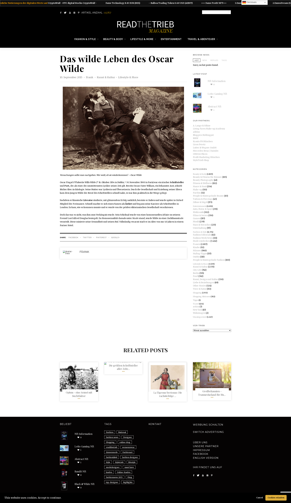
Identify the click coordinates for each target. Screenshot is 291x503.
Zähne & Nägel (200, 202)
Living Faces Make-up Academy (209, 128)
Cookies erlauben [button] (276, 497)
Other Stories (199, 285)
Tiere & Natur (199, 289)
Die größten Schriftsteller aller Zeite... (123, 367)
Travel (196, 304)
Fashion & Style (85, 39)
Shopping (197, 293)
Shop (129, 477)
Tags (224, 60)
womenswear (128, 447)
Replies (214, 60)
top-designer (112, 482)
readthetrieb (111, 447)
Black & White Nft (84, 484)
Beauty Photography (203, 180)
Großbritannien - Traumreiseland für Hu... (212, 393)
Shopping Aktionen (201, 296)
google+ (115, 238)
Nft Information (217, 81)
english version (206, 457)
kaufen (109, 472)
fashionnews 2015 (114, 477)
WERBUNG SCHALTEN (208, 424)
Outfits (196, 257)
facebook (73, 238)
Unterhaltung (199, 228)
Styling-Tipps (200, 253)
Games (196, 218)
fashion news (112, 437)
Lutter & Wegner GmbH (204, 147)
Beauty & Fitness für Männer (207, 177)
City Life (197, 270)
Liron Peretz (199, 144)
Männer (197, 250)
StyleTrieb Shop (201, 160)
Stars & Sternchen (202, 225)
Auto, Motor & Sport (202, 209)
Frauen (196, 244)
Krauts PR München (203, 141)
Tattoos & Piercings (203, 199)
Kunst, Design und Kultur (205, 279)
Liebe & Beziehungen (203, 282)
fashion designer (130, 457)
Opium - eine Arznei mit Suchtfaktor (79, 394)
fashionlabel (111, 457)
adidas (196, 132)
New (204, 60)
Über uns (200, 442)
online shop (124, 442)
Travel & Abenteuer (201, 39)
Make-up (197, 189)
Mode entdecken (201, 241)
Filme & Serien (200, 215)
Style (108, 462)
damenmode (112, 452)
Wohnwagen (199, 313)
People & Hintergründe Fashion (209, 260)
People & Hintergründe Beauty (208, 196)
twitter (87, 238)
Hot (197, 60)
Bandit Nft (80, 471)
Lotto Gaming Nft (217, 93)
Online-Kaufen (123, 472)
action (196, 306)
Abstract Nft (214, 106)
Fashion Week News (202, 238)
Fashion (109, 432)
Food (195, 276)
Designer (127, 437)
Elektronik (198, 212)
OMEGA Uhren (200, 154)
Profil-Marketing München (206, 157)
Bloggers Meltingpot (203, 135)
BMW (195, 138)
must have (129, 467)
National (122, 432)
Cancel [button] (259, 497)
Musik (196, 221)
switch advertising (208, 432)
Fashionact (127, 452)
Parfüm (197, 193)
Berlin (196, 273)
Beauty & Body (113, 39)
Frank (90, 77)
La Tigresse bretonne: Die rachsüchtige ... (168, 394)
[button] (62, 498)
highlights (127, 482)
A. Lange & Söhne (201, 125)
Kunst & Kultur (106, 77)
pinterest (101, 238)
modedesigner (113, 467)
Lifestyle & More (141, 39)
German (251, 2)
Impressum (201, 450)
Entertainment (171, 39)
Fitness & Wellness (202, 183)
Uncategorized (199, 317)
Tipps (195, 300)
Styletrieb (119, 462)
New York (197, 310)
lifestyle (131, 462)
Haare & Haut (199, 186)
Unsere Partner (206, 446)
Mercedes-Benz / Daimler (206, 151)
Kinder (196, 247)
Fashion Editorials (202, 235)
